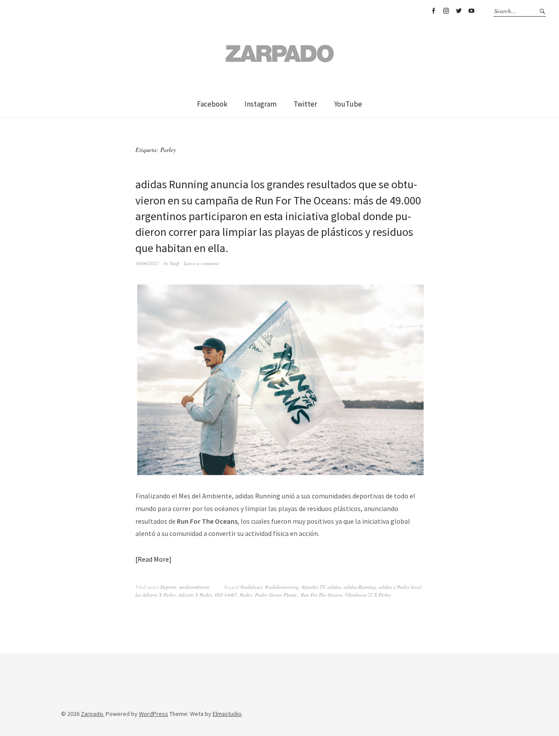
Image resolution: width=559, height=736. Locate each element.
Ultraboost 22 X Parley (368, 594)
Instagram (445, 10)
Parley (246, 594)
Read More (153, 559)
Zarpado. (92, 714)
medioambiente (194, 587)
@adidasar (251, 587)
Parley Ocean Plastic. (276, 594)
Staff (174, 263)
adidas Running (360, 587)
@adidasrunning (282, 587)
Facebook (433, 10)
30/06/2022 (147, 263)
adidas (334, 587)
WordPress (153, 714)
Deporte (168, 587)
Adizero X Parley (195, 594)
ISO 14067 (226, 594)
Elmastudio (227, 714)
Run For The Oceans (321, 594)
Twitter (458, 10)
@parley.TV (313, 587)
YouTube (471, 10)
